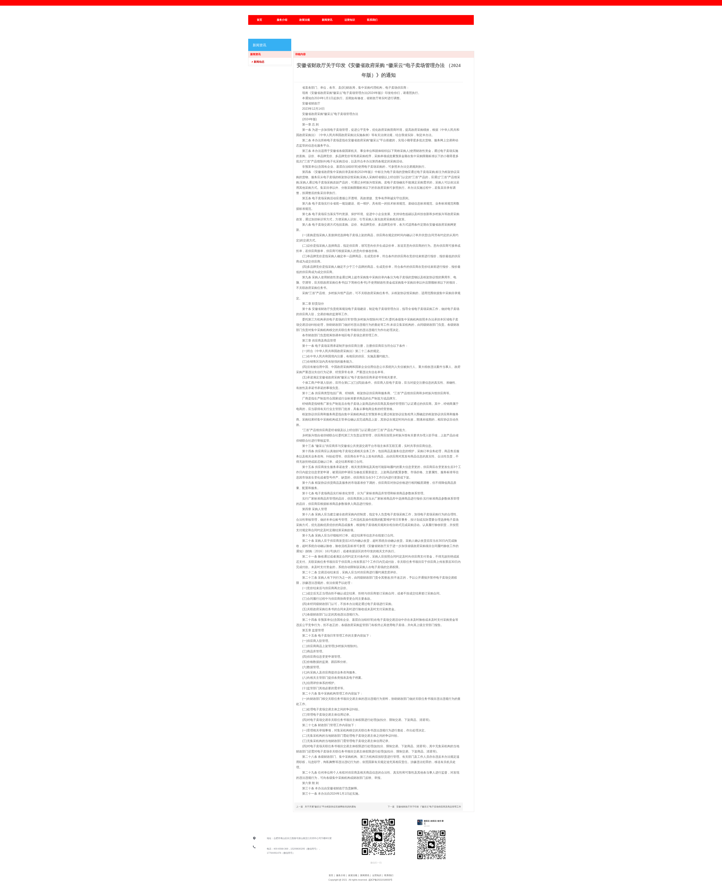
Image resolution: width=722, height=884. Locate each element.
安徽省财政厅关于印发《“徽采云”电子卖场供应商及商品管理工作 (428, 806)
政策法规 (352, 875)
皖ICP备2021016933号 (381, 880)
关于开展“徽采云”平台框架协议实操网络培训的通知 (330, 806)
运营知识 (376, 875)
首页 (331, 875)
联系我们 (388, 875)
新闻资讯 (364, 875)
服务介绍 (340, 875)
